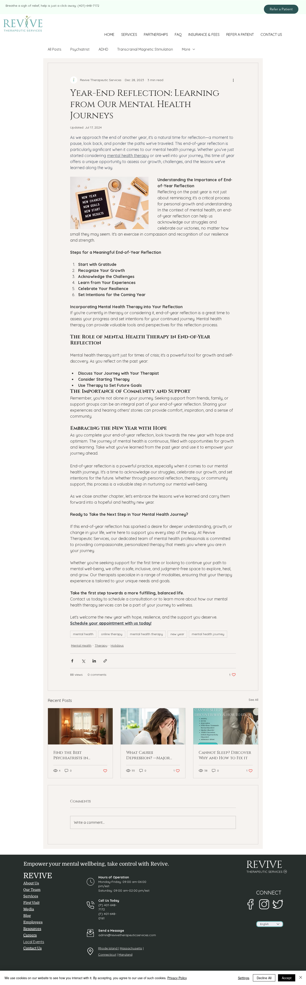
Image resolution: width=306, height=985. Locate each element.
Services (30, 896)
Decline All (264, 978)
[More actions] (233, 80)
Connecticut (107, 955)
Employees (33, 922)
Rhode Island (108, 948)
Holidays (117, 645)
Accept (286, 978)
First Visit (31, 903)
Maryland (125, 955)
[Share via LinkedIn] (94, 661)
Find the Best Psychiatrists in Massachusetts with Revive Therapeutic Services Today (75, 755)
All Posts (54, 49)
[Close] (300, 977)
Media (28, 909)
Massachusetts (131, 948)
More (186, 49)
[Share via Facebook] (72, 661)
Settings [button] (243, 978)
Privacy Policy (177, 978)
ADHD (103, 49)
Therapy (101, 645)
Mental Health (81, 645)
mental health (83, 634)
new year (177, 634)
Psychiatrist (80, 49)
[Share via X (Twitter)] (83, 661)
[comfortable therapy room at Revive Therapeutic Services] (80, 726)
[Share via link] (105, 661)
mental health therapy (146, 634)
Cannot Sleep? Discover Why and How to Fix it (225, 755)
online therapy (111, 634)
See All (253, 700)
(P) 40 (103, 905)
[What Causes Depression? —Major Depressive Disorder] (153, 726)
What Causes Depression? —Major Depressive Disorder (148, 755)
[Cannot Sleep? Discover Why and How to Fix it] (225, 726)
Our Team (32, 890)
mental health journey (208, 634)
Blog (27, 916)
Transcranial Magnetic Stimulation (145, 49)
